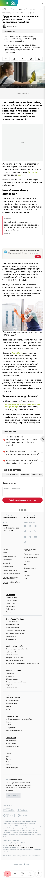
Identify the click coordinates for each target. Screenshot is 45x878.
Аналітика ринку (11, 740)
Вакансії (26, 564)
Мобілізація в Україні (15, 646)
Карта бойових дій (12, 625)
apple (23, 809)
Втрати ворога (11, 639)
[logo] (13, 3)
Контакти (27, 561)
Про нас (5, 549)
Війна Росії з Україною (15, 619)
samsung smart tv (23, 815)
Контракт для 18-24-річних (15, 658)
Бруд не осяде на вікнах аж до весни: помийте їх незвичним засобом (34, 9)
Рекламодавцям (8, 566)
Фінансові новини (12, 679)
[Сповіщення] (42, 3)
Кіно (8, 695)
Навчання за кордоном (14, 731)
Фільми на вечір (11, 703)
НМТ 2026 (9, 725)
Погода (8, 612)
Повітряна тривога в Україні (15, 630)
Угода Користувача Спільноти (30, 550)
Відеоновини (10, 606)
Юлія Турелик (12, 26)
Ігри (25, 578)
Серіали (8, 709)
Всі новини (10, 595)
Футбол (8, 759)
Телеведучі (6, 563)
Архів (25, 571)
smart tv (9, 815)
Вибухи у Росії (11, 636)
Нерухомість (11, 738)
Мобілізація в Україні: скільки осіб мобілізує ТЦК (23, 663)
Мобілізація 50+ (11, 652)
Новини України (11, 600)
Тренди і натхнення (12, 746)
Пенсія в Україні (11, 688)
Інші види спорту (12, 768)
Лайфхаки (5, 9)
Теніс (8, 762)
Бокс (7, 756)
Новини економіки (13, 671)
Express (20, 175)
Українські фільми (12, 700)
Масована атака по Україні (15, 633)
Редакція (5, 552)
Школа (8, 722)
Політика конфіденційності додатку (11, 582)
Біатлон (8, 765)
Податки (9, 685)
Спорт (8, 753)
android (9, 809)
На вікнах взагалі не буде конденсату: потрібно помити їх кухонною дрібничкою (22, 182)
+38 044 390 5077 (29, 518)
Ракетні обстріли (12, 622)
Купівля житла (11, 743)
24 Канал (32, 172)
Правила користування (10, 570)
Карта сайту (28, 575)
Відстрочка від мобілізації (15, 660)
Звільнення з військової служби (17, 649)
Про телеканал (7, 559)
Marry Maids (17, 353)
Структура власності (30, 568)
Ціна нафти (10, 673)
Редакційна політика (9, 556)
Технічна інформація (30, 557)
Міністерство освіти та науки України (19, 719)
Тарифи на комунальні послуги (17, 682)
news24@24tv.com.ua (10, 518)
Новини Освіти (12, 716)
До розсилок (13, 796)
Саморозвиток (11, 728)
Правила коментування (31, 554)
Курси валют (10, 676)
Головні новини (11, 597)
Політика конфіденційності (11, 573)
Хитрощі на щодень (17, 9)
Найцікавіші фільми (13, 698)
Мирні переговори (12, 628)
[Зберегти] (38, 58)
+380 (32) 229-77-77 (15, 845)
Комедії (8, 706)
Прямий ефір (10, 603)
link (25, 526)
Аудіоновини (10, 609)
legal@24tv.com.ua (27, 847)
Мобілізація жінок (12, 655)
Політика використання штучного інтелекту (10, 578)
